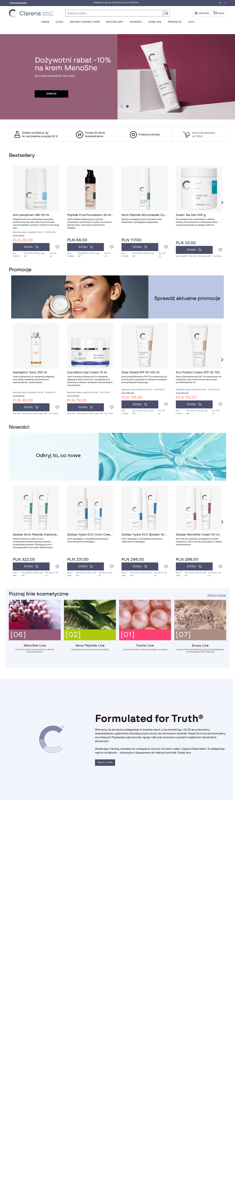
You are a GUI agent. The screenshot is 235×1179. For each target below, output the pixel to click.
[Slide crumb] (110, 106)
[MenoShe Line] (35, 639)
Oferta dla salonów (18, 3)
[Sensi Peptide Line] (90, 639)
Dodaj (28, 246)
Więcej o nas (105, 762)
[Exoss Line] (200, 639)
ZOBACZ (51, 93)
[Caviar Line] (145, 639)
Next (222, 203)
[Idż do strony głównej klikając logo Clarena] (32, 13)
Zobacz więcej (216, 595)
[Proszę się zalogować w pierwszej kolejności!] (57, 247)
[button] (221, 3)
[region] (117, 134)
